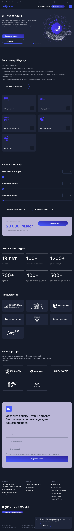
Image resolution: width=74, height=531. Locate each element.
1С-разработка (45, 109)
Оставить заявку (11, 36)
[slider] (3, 177)
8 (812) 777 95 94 (44, 6)
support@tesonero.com (56, 2)
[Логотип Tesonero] (7, 6)
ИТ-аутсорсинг (9, 109)
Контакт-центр (9, 148)
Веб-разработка (45, 128)
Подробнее (9, 41)
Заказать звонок (58, 6)
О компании (30, 487)
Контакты (29, 490)
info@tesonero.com (42, 2)
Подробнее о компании (14, 86)
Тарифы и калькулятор (33, 484)
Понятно (45, 525)
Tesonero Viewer (56, 499)
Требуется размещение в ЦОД (16, 209)
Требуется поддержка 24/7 (43, 209)
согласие (14, 454)
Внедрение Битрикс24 (11, 128)
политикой (55, 454)
